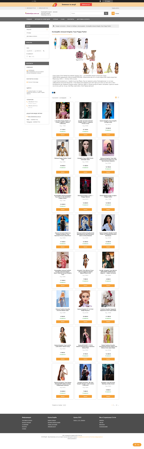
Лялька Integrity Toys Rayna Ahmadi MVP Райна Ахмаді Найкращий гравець (62, 384)
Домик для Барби (52, 424)
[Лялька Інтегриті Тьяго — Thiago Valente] (85, 185)
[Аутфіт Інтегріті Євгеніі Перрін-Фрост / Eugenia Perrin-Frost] (85, 110)
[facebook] (52, 93)
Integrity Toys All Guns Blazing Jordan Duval (108, 383)
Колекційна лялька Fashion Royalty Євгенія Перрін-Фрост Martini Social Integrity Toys (63, 272)
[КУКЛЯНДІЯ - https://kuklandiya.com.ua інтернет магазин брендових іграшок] (32, 14)
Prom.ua (80, 435)
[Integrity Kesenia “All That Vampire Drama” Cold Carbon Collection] (85, 372)
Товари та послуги (60, 26)
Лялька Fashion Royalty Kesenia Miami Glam (63, 309)
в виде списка (118, 98)
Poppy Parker (56, 75)
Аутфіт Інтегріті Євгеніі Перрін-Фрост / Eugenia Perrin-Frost (85, 122)
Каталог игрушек (26, 422)
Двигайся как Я (52, 426)
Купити (62, 134)
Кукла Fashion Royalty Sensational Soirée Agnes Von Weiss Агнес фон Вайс (108, 347)
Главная (29, 19)
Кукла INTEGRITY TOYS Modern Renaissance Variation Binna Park (85, 347)
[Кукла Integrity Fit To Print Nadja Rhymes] (85, 298)
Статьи (55, 19)
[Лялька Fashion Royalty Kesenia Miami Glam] (62, 298)
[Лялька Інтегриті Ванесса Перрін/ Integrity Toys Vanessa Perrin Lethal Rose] (62, 222)
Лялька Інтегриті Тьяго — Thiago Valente (85, 196)
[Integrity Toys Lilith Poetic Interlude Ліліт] (85, 147)
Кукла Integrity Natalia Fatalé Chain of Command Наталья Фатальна (108, 234)
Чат (138, 444)
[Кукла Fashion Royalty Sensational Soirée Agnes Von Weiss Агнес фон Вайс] (108, 334)
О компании (25, 424)
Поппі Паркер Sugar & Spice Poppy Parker (108, 196)
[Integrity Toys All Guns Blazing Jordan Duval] (108, 372)
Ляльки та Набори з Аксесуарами (76, 26)
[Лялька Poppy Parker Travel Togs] (62, 147)
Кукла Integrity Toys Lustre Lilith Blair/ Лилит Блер (62, 346)
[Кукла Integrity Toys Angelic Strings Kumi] (108, 110)
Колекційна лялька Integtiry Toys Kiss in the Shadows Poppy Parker (62, 197)
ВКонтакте (102, 424)
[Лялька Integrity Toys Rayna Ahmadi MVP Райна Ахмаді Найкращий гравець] (62, 372)
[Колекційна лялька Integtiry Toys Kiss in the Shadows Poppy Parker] (62, 185)
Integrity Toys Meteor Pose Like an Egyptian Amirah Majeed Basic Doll (85, 272)
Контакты (71, 19)
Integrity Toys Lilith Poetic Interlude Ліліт (85, 159)
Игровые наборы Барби (54, 422)
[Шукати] (106, 13)
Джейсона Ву (64, 77)
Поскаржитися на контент (83, 437)
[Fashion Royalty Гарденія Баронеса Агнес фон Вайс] (108, 298)
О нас (62, 19)
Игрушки (29, 29)
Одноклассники (103, 426)
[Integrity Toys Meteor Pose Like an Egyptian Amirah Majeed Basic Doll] (85, 260)
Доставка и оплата (83, 19)
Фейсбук (101, 420)
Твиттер (101, 422)
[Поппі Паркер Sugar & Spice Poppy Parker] (108, 185)
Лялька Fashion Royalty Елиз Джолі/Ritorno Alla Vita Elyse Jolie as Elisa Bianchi (85, 234)
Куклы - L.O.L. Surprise (79, 420)
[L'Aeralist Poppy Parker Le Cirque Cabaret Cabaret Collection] (62, 110)
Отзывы (29, 32)
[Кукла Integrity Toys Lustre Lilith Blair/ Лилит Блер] (62, 334)
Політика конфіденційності (96, 437)
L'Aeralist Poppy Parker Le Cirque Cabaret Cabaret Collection (63, 122)
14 (116, 405)
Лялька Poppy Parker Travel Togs (62, 159)
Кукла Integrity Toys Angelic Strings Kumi (108, 121)
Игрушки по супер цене (42, 19)
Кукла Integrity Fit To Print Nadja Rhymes (85, 309)
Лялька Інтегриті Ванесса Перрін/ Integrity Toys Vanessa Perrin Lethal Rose (62, 234)
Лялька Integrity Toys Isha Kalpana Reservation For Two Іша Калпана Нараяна (108, 160)
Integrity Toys (78, 75)
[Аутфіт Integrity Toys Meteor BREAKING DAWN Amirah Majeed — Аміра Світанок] (108, 260)
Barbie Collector (52, 420)
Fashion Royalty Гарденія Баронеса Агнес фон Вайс (108, 309)
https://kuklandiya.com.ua (34, 116)
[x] (54, 93)
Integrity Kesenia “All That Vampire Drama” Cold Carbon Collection (85, 384)
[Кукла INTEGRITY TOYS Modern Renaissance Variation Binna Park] (85, 334)
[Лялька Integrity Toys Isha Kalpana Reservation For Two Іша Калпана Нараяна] (108, 147)
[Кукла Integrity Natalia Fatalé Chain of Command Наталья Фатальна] (108, 222)
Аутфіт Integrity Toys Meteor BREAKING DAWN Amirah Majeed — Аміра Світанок (108, 272)
